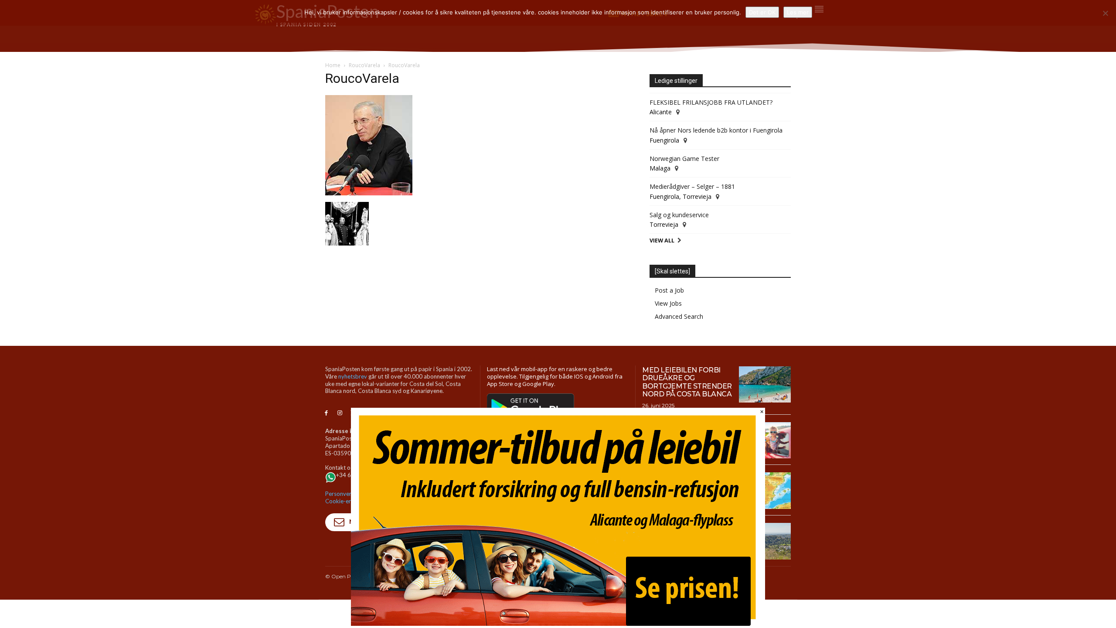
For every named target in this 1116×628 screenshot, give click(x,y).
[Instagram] (339, 413)
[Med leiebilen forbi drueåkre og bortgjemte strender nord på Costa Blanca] (765, 384)
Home (332, 65)
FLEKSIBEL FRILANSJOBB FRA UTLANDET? (711, 102)
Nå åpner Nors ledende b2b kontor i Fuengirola (716, 130)
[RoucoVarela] (368, 193)
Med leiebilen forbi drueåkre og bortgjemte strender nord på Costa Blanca (687, 382)
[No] (1105, 13)
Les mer (798, 12)
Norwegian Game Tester (684, 158)
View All (662, 240)
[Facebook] (326, 413)
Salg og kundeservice (679, 215)
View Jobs (668, 303)
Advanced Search (679, 316)
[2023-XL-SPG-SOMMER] (558, 623)
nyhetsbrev (352, 376)
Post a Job (669, 290)
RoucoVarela (364, 65)
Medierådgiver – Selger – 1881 (692, 186)
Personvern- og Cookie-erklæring (347, 497)
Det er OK (762, 12)
